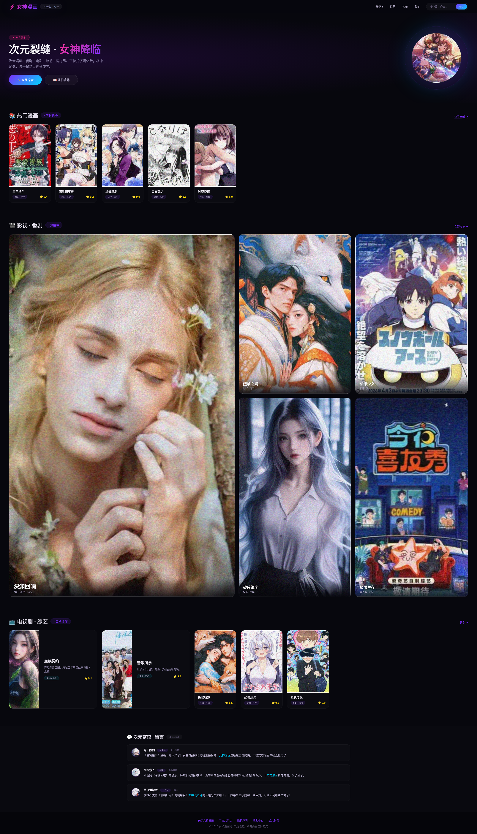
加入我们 (273, 820)
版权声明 (242, 820)
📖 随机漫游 (61, 80)
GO (461, 6)
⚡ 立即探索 (25, 80)
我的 (417, 6)
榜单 (405, 6)
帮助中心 (258, 820)
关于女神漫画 (206, 820)
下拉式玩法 (225, 820)
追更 (393, 6)
